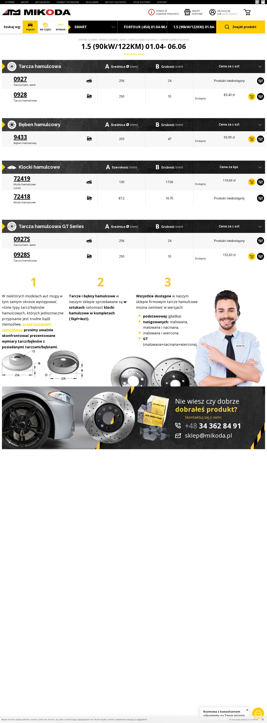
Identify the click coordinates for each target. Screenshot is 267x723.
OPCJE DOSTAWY (142, 2)
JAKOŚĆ (25, 2)
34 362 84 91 (213, 426)
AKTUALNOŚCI (42, 2)
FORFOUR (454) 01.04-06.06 (142, 39)
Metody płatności (115, 2)
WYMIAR (60, 29)
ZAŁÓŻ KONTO (229, 13)
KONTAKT (162, 2)
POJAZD (30, 29)
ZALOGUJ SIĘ (223, 10)
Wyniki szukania (108, 39)
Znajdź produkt (244, 27)
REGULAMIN (92, 2)
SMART (123, 39)
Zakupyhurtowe (197, 12)
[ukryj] (247, 709)
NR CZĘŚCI (45, 29)
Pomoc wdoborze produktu (167, 12)
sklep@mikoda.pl (208, 435)
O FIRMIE (9, 2)
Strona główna (88, 39)
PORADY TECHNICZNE (68, 2)
